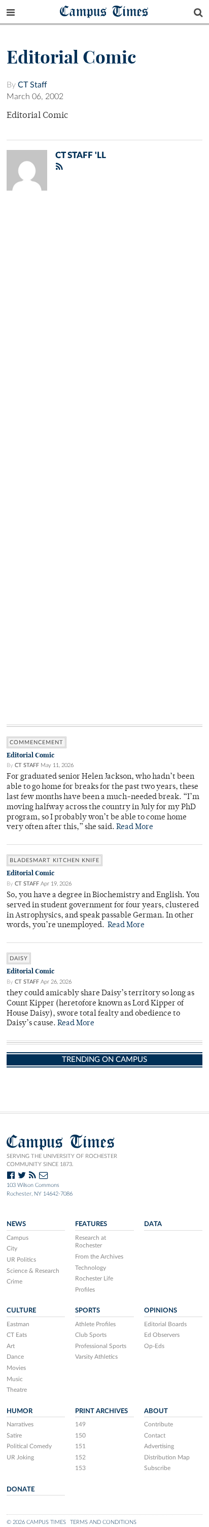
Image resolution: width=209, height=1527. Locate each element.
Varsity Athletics (96, 1357)
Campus (17, 1238)
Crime (14, 1281)
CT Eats (17, 1335)
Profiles (85, 1290)
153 (80, 1468)
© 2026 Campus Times (36, 1522)
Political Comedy (29, 1446)
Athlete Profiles (95, 1324)
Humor (19, 1411)
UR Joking (20, 1457)
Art (11, 1346)
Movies (16, 1368)
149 (80, 1424)
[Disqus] (104, 331)
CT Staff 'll (80, 155)
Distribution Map (167, 1457)
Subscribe (157, 1468)
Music (15, 1379)
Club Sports (91, 1335)
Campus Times (104, 11)
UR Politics (21, 1260)
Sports (87, 1310)
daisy (19, 958)
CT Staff (32, 85)
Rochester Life (94, 1278)
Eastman (18, 1324)
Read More (134, 827)
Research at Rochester (90, 1242)
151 (80, 1446)
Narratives (20, 1424)
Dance (15, 1357)
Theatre (17, 1390)
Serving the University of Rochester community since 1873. (62, 1160)
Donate (20, 1489)
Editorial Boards (165, 1324)
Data (153, 1224)
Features (91, 1224)
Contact (154, 1435)
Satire (14, 1435)
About (156, 1411)
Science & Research (33, 1271)
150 (80, 1435)
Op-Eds (154, 1346)
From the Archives (99, 1257)
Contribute (158, 1424)
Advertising (159, 1446)
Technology (90, 1268)
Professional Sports (100, 1346)
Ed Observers (162, 1335)
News (16, 1224)
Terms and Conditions (103, 1522)
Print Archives (101, 1411)
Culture (21, 1310)
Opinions (160, 1310)
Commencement (36, 742)
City (12, 1248)
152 (80, 1457)
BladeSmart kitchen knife (54, 860)
